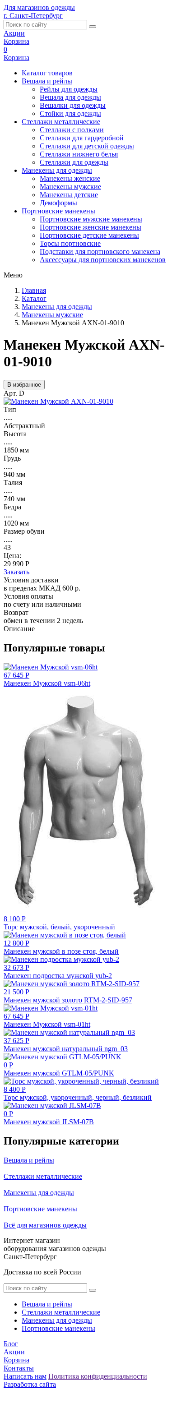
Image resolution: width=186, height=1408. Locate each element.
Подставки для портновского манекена (100, 251)
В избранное (24, 384)
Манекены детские (69, 195)
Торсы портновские (70, 243)
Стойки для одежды (70, 113)
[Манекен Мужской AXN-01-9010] (58, 401)
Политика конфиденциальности (97, 1376)
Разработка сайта (30, 1384)
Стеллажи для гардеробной (82, 138)
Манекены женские (70, 178)
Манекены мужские (70, 186)
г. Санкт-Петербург (33, 15)
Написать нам (25, 1376)
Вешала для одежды (70, 97)
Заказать (16, 572)
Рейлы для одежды (69, 89)
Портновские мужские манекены (91, 219)
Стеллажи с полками (72, 130)
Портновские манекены (58, 211)
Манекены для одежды (57, 170)
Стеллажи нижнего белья (79, 154)
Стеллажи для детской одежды (87, 146)
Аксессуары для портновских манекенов (103, 259)
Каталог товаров (47, 73)
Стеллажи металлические (61, 121)
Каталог (34, 298)
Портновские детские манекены (89, 235)
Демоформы (58, 203)
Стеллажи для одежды (74, 162)
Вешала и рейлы (47, 81)
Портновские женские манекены (90, 227)
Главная (34, 290)
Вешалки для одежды (73, 105)
